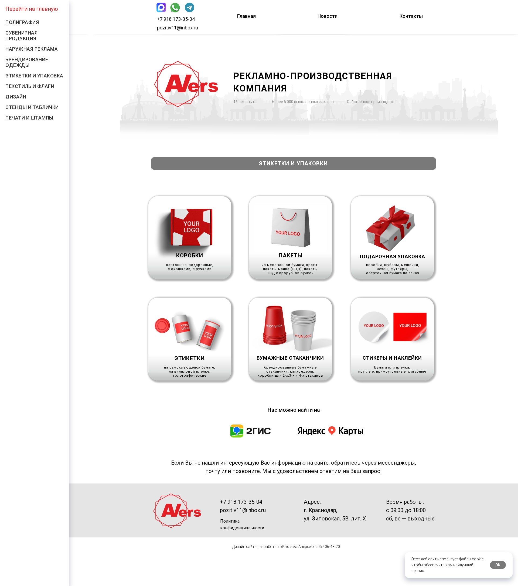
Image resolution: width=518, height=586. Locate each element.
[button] (189, 237)
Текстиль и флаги (29, 86)
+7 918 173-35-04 (176, 19)
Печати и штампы (29, 118)
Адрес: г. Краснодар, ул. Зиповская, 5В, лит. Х (335, 510)
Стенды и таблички (32, 107)
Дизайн (15, 97)
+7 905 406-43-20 (325, 546)
